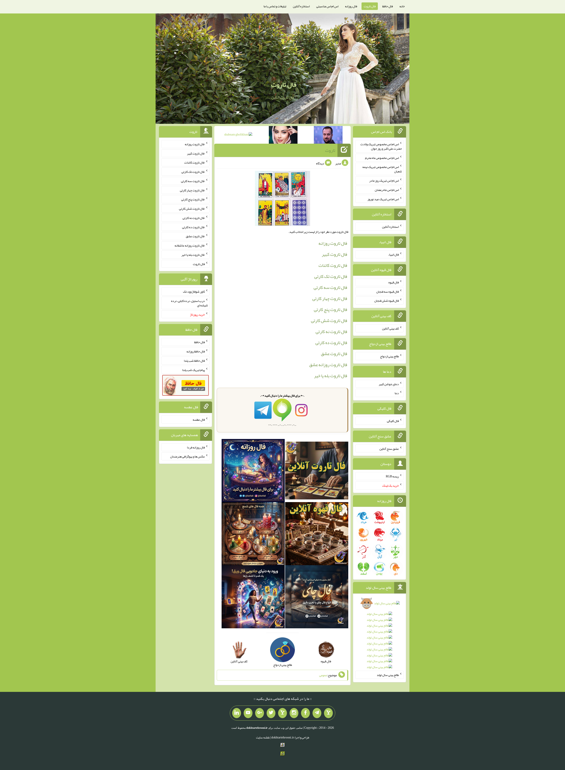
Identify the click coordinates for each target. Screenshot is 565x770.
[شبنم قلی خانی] (238, 135)
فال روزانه (351, 6)
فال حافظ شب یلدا (194, 361)
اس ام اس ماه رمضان (387, 190)
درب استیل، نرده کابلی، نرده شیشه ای (189, 303)
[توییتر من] (271, 713)
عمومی (323, 675)
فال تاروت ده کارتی (331, 342)
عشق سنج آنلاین (389, 448)
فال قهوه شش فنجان (386, 300)
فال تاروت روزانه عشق (328, 364)
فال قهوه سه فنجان (387, 291)
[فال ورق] (253, 598)
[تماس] (282, 713)
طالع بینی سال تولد (388, 675)
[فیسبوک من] (305, 713)
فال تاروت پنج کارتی (330, 309)
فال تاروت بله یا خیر (330, 375)
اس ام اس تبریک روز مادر (384, 180)
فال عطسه (199, 419)
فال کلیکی (393, 421)
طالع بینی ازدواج (389, 356)
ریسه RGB (392, 476)
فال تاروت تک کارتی (330, 276)
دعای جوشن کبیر (389, 384)
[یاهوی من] (328, 713)
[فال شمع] (253, 534)
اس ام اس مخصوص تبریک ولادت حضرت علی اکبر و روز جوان (381, 146)
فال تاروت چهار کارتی (329, 298)
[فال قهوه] (316, 534)
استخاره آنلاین (301, 6)
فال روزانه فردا (196, 447)
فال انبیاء (393, 254)
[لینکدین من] (236, 713)
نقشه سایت (263, 737)
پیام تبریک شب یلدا (193, 370)
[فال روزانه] (253, 472)
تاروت (330, 150)
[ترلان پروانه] (283, 136)
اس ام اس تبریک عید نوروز (383, 199)
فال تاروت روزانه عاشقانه (190, 245)
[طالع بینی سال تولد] (379, 637)
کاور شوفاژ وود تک (194, 291)
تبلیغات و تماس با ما (275, 6)
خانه (402, 6)
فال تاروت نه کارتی (331, 331)
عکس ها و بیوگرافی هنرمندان (187, 456)
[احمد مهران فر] (328, 136)
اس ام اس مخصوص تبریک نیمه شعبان (382, 169)
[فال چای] (316, 598)
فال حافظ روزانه (195, 351)
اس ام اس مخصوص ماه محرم (382, 157)
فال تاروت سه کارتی (330, 287)
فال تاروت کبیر (334, 254)
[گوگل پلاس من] (259, 713)
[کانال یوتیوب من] (248, 713)
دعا (397, 393)
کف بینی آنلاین (390, 328)
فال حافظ (387, 6)
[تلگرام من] (317, 713)
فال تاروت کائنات (332, 265)
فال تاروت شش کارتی (329, 320)
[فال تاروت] (316, 472)
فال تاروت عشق (334, 353)
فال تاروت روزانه (332, 243)
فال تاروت (370, 6)
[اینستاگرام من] (294, 713)
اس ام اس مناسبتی (327, 6)
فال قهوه (393, 282)
